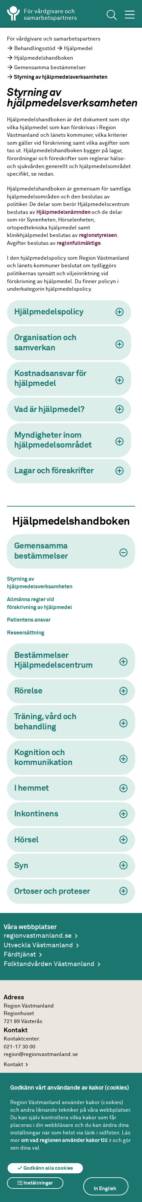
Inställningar (37, 1183)
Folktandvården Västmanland (49, 964)
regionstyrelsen (98, 235)
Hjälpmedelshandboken (43, 58)
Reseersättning (25, 633)
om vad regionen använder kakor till (64, 1140)
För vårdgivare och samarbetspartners (53, 39)
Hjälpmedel (78, 48)
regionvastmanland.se (38, 936)
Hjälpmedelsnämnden (63, 212)
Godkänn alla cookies (47, 1168)
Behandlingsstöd (34, 48)
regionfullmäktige (79, 243)
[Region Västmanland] (13, 14)
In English (105, 1188)
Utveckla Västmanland (38, 945)
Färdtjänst (20, 955)
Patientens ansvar (29, 620)
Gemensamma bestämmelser (50, 68)
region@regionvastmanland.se (41, 1054)
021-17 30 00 (19, 1047)
